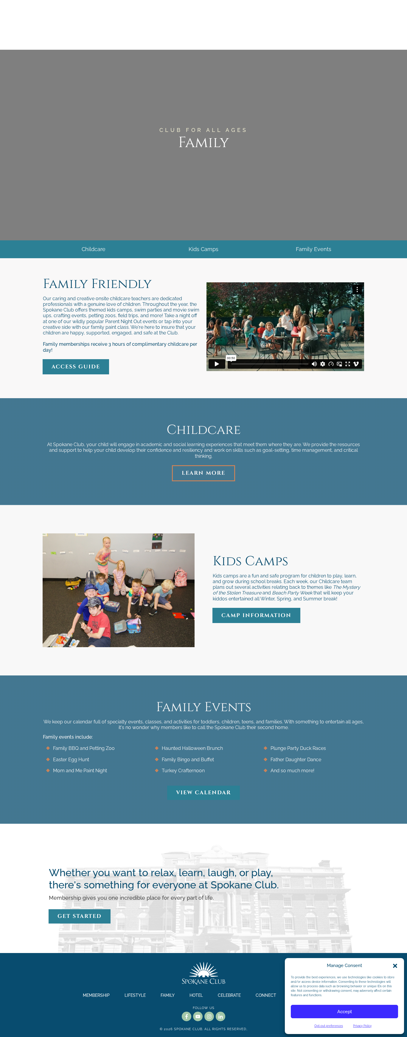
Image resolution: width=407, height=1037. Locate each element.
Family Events (313, 249)
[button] (395, 966)
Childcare (93, 249)
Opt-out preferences (328, 1025)
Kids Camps (203, 249)
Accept (344, 1011)
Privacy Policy (362, 1025)
